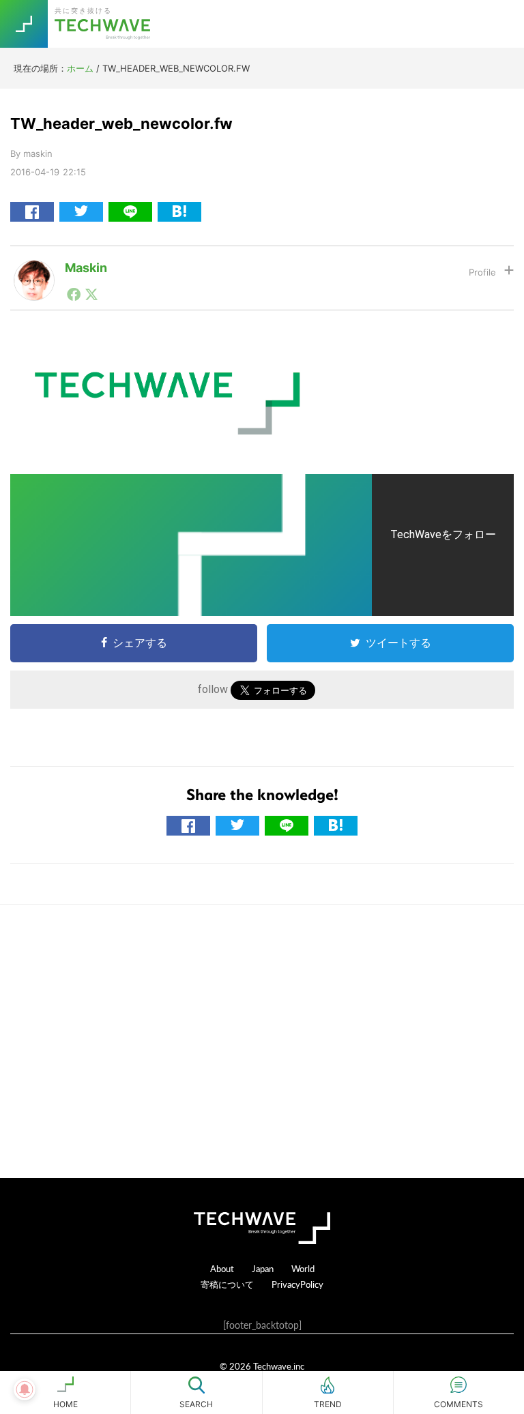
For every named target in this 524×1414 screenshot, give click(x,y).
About (222, 1268)
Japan (263, 1268)
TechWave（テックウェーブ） (104, 24)
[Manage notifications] (24, 1389)
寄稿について (227, 1284)
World (303, 1268)
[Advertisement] (262, 1041)
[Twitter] (91, 294)
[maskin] (34, 271)
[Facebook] (74, 294)
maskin (86, 268)
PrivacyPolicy (297, 1284)
